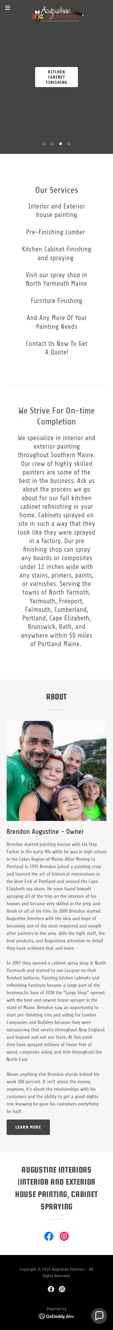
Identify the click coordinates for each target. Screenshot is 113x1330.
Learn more (28, 1127)
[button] (44, 143)
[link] (56, 7)
